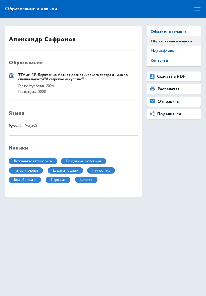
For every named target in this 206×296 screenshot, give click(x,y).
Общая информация (169, 31)
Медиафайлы (162, 51)
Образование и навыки (171, 41)
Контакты (159, 60)
